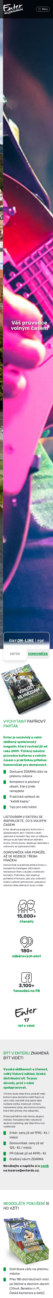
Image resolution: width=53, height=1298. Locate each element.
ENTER (15, 654)
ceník (45, 1166)
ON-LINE (25, 640)
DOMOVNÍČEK (38, 654)
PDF (40, 641)
